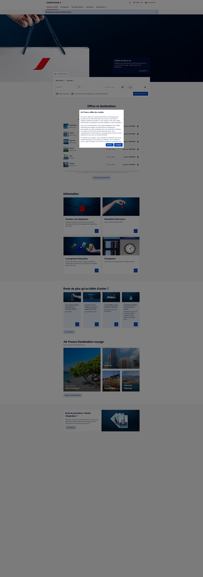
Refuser (109, 145)
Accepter (118, 145)
